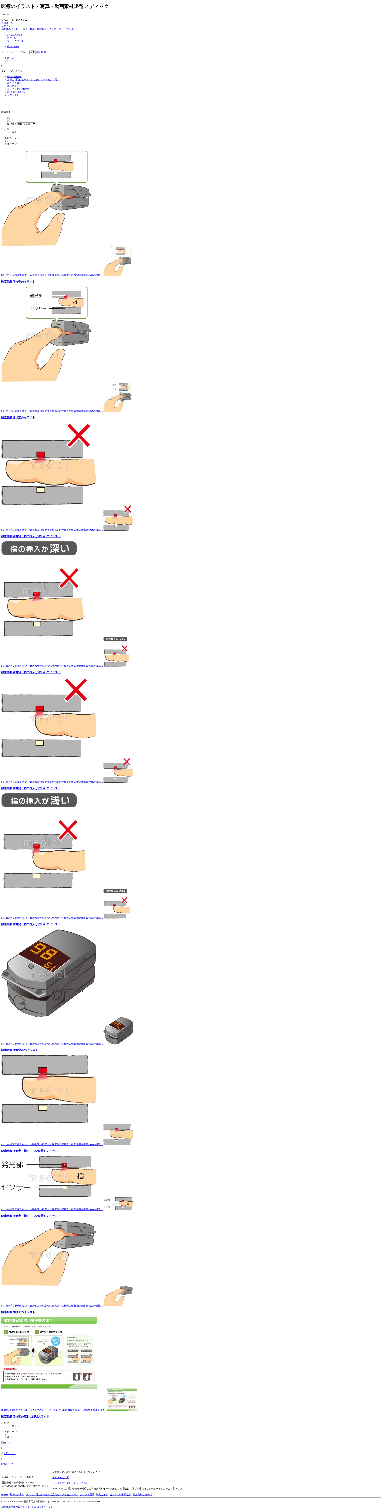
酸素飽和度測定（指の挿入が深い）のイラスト (31, 536)
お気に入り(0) (14, 34)
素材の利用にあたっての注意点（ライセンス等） (33, 79)
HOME (4, 1494)
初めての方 (13, 46)
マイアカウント (15, 41)
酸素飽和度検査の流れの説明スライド (25, 1416)
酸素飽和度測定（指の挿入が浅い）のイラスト (31, 788)
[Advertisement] (18, 103)
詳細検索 (41, 52)
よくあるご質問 (60, 1477)
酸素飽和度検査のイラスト (18, 281)
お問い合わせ (14, 95)
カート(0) (12, 37)
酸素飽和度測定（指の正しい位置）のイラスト (31, 1150)
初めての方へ (14, 76)
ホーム (10, 58)
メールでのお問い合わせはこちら (70, 1483)
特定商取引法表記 (16, 92)
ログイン (6, 26)
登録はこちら (8, 23)
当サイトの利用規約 (18, 89)
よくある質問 (14, 82)
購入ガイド (13, 86)
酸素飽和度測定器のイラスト (19, 1050)
